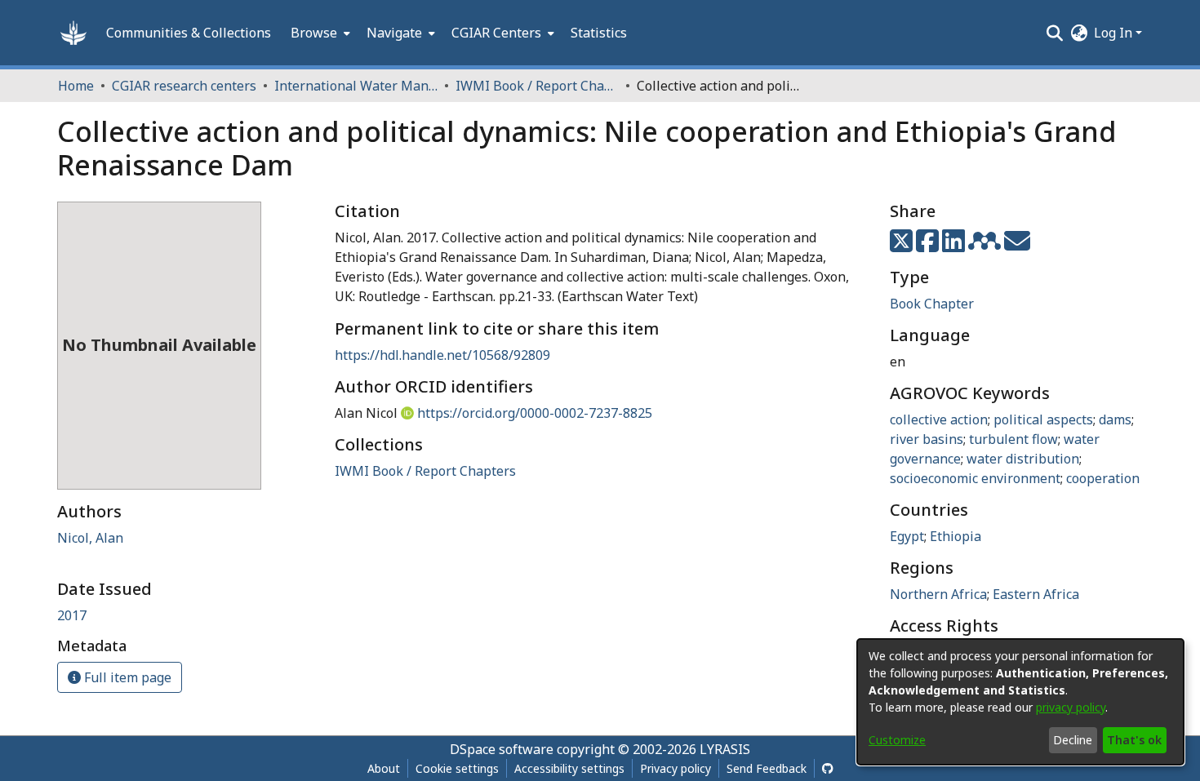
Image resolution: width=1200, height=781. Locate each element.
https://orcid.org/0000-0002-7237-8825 (534, 413)
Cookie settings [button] (457, 768)
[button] (73, 32)
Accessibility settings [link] (569, 768)
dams (1115, 419)
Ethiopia (955, 536)
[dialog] (1020, 702)
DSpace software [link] (501, 749)
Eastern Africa (1036, 594)
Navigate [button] (394, 33)
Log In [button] (1115, 33)
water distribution (1023, 459)
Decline (1072, 740)
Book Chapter (932, 304)
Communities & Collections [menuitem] (188, 33)
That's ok (1134, 740)
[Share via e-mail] (1017, 246)
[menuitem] (318, 32)
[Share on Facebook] (929, 246)
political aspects (1043, 419)
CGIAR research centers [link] (184, 86)
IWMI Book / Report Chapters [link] (537, 86)
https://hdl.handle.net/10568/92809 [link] (442, 355)
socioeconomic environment (975, 478)
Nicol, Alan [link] (90, 538)
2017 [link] (72, 615)
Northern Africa (938, 594)
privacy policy (1070, 707)
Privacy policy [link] (675, 768)
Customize (897, 740)
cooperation (1103, 478)
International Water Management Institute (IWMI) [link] (356, 86)
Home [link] (76, 86)
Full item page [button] (126, 677)
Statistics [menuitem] (599, 33)
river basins (926, 439)
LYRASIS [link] (725, 749)
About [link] (383, 768)
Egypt (907, 536)
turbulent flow (1013, 439)
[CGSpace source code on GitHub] (828, 768)
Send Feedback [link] (767, 768)
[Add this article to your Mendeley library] (986, 246)
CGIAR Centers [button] (496, 33)
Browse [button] (314, 33)
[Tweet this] (903, 246)
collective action (939, 419)
